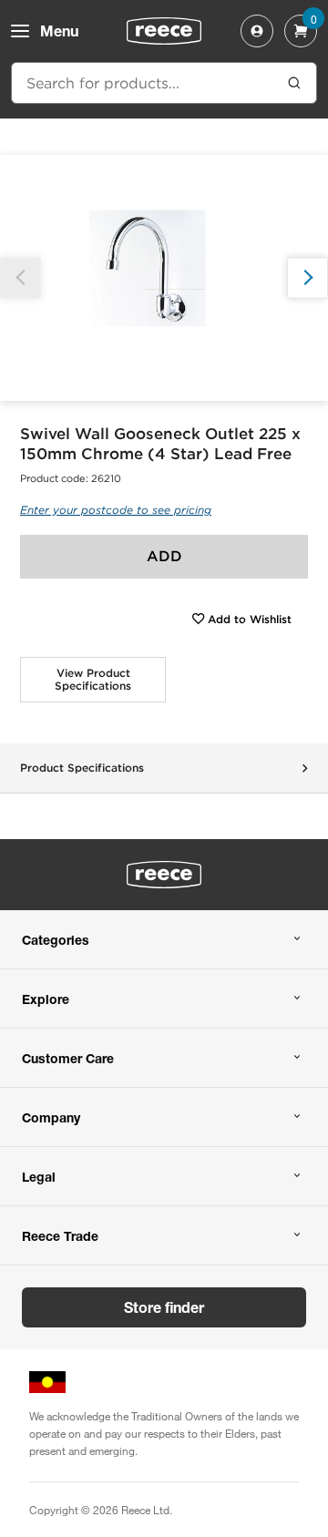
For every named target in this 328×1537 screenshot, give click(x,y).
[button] (307, 277)
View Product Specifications (93, 679)
